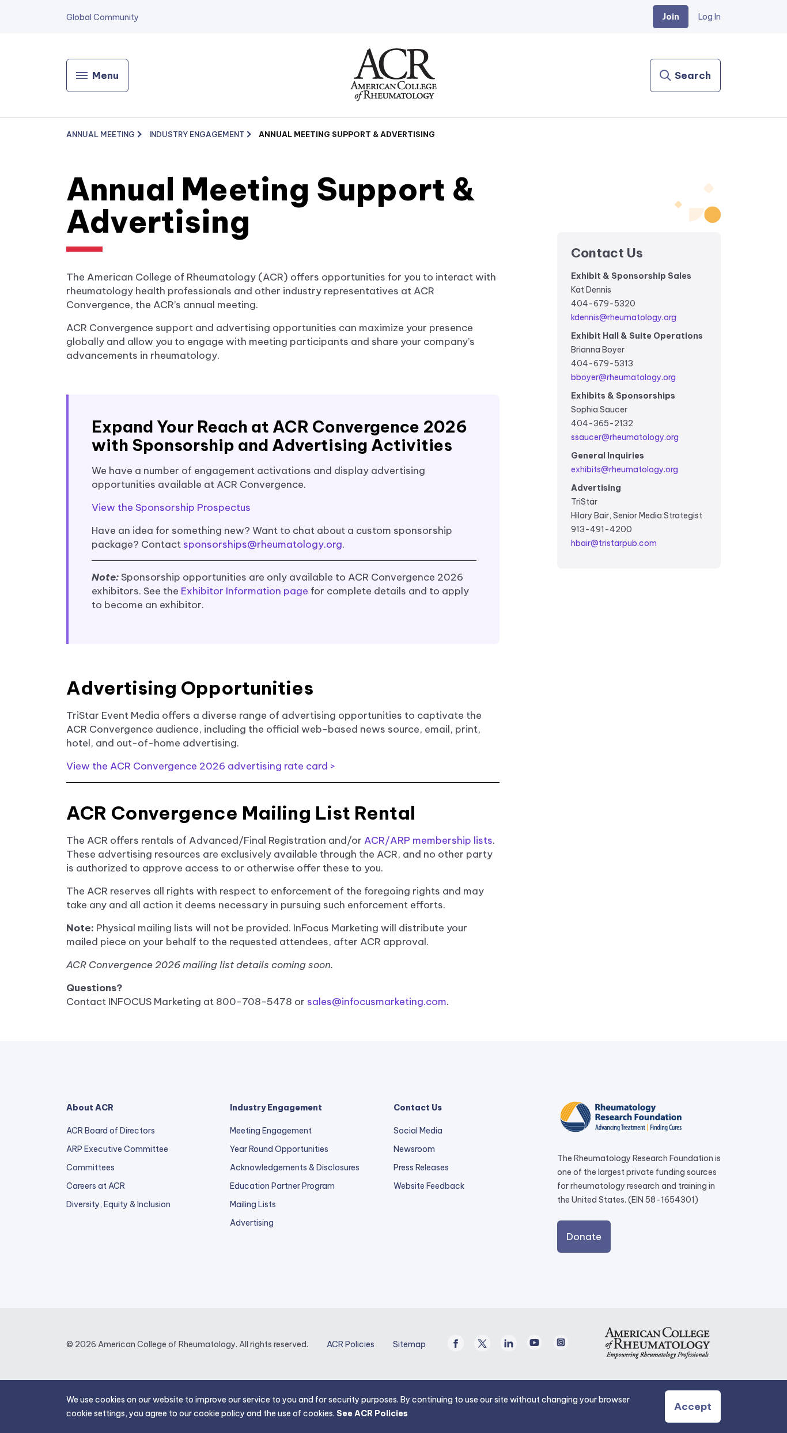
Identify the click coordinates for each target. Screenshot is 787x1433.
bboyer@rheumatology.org (623, 377)
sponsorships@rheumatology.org (262, 544)
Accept (693, 1406)
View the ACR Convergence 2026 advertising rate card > (200, 766)
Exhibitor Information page (244, 591)
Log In (709, 17)
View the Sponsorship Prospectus (171, 507)
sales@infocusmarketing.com (377, 1001)
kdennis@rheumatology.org (623, 317)
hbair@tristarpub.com (614, 543)
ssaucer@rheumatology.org (625, 437)
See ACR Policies (372, 1413)
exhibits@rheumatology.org (624, 469)
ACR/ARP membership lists (428, 840)
